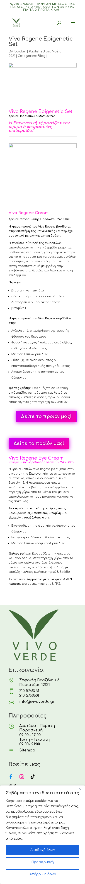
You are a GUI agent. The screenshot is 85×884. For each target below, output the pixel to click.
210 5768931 (29, 691)
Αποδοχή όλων (42, 850)
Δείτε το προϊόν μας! (46, 416)
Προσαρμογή (42, 862)
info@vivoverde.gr (37, 702)
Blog (42, 56)
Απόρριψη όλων (42, 874)
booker (20, 51)
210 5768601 (29, 696)
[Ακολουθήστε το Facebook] (10, 776)
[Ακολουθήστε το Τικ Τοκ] (32, 776)
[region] (42, 834)
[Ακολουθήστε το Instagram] (21, 776)
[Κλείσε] (80, 789)
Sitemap (27, 750)
